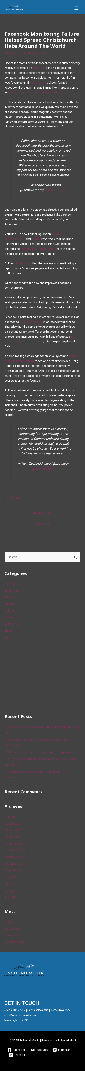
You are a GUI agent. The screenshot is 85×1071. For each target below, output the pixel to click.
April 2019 (11, 897)
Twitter (36, 239)
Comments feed (15, 935)
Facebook (39, 67)
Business (10, 583)
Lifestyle (10, 604)
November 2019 (15, 850)
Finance (9, 597)
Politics (9, 610)
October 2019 (14, 857)
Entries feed (12, 928)
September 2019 (16, 863)
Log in (8, 922)
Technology (14, 53)
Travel (8, 630)
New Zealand (37, 82)
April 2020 (11, 816)
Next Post (42, 523)
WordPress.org (15, 942)
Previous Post (42, 513)
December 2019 (15, 843)
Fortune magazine (31, 321)
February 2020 (14, 830)
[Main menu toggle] (76, 8)
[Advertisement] (37, 676)
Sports (9, 617)
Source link (12, 497)
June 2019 (12, 883)
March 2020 (12, 823)
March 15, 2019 (55, 190)
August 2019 (13, 870)
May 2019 (11, 890)
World (8, 637)
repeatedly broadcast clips (37, 248)
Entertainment (14, 590)
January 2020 (13, 836)
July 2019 (11, 877)
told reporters (22, 263)
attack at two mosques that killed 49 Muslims (37, 92)
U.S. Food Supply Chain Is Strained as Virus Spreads (38, 752)
